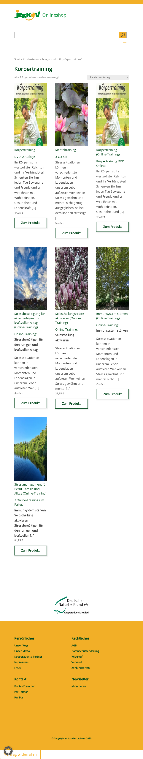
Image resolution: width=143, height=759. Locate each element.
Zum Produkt (30, 223)
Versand (77, 662)
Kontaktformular (24, 686)
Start (17, 59)
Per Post (19, 697)
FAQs (17, 668)
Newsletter (80, 679)
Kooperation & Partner (28, 656)
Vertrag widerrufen (20, 754)
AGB (74, 645)
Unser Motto (22, 651)
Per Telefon (21, 692)
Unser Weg (21, 645)
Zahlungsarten (81, 668)
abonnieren (79, 686)
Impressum (21, 662)
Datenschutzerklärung (85, 651)
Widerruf (77, 656)
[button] (8, 751)
